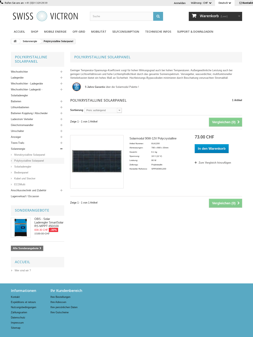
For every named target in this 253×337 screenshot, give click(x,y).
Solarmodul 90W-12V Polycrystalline (153, 138)
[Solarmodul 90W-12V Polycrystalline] (97, 161)
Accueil (19, 31)
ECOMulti (19, 184)
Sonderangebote (32, 210)
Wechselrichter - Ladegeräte (27, 83)
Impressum (17, 322)
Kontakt (248, 2)
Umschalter (17, 131)
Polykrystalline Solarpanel (28, 160)
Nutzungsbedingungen (23, 307)
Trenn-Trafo (17, 142)
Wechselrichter (19, 71)
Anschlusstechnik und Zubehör (28, 190)
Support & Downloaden (195, 31)
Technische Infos (158, 31)
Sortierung (76, 110)
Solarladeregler (22, 166)
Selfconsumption (125, 31)
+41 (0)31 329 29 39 (36, 2)
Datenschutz (18, 317)
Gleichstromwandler (22, 125)
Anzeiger (16, 136)
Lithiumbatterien (20, 107)
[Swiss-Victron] (47, 16)
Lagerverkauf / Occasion (25, 196)
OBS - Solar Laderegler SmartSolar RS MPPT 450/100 (48, 222)
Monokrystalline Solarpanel (29, 154)
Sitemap (15, 327)
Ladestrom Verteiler (22, 119)
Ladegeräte (17, 77)
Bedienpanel (20, 172)
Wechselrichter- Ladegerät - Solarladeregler (26, 92)
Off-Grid (79, 31)
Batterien (16, 101)
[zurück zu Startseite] (15, 41)
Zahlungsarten (19, 312)
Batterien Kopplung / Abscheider (29, 113)
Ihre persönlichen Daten (63, 307)
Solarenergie (18, 148)
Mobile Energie (55, 31)
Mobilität (98, 31)
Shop (34, 31)
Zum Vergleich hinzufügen (215, 162)
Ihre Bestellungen (60, 296)
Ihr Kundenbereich (66, 290)
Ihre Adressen (58, 302)
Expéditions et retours (23, 302)
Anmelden (180, 3)
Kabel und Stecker (24, 178)
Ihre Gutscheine (59, 312)
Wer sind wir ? (22, 270)
